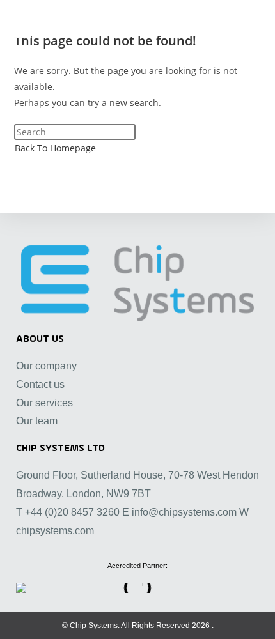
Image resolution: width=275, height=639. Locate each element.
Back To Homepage (55, 148)
